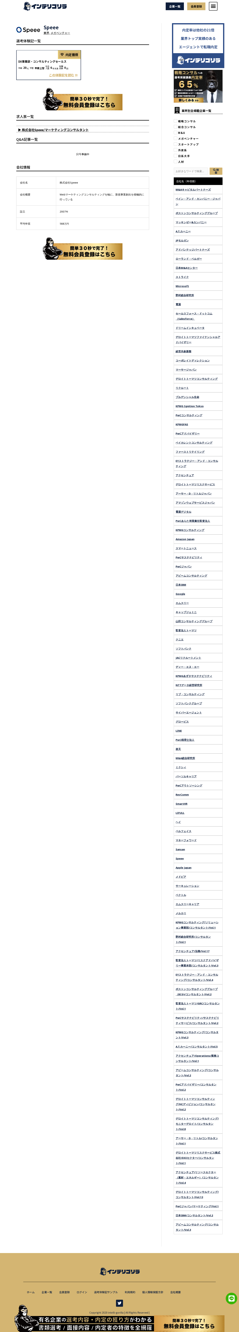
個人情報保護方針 (152, 1292)
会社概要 (175, 1292)
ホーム (31, 1292)
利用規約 (130, 1292)
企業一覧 (47, 1292)
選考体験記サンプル (106, 1292)
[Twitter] (119, 1303)
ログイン (82, 1292)
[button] (213, 6)
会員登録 (64, 1292)
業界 (46, 33)
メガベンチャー (60, 33)
